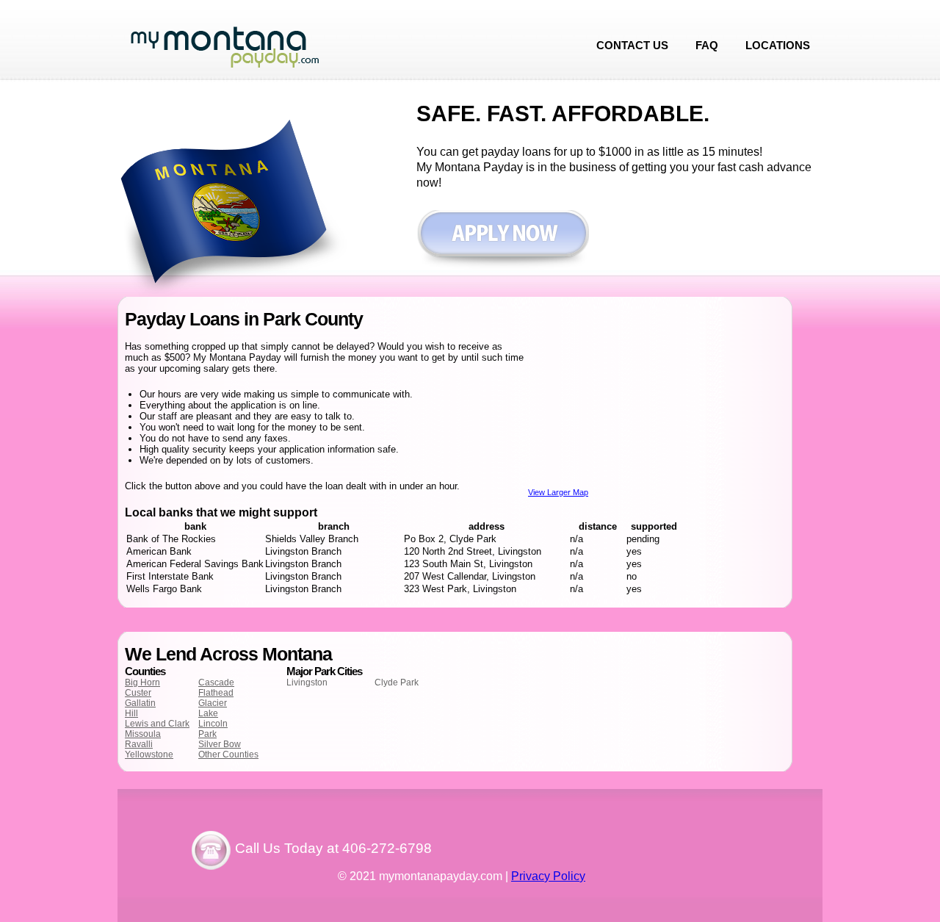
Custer (138, 693)
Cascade (216, 682)
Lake (208, 713)
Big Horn (142, 682)
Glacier (212, 703)
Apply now (502, 240)
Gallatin (140, 703)
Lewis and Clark (157, 723)
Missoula (143, 734)
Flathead (216, 693)
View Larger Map (558, 492)
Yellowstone (149, 754)
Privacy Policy (548, 876)
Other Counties (228, 754)
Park (207, 734)
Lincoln (213, 723)
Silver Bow (219, 744)
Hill (131, 713)
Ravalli (139, 744)
